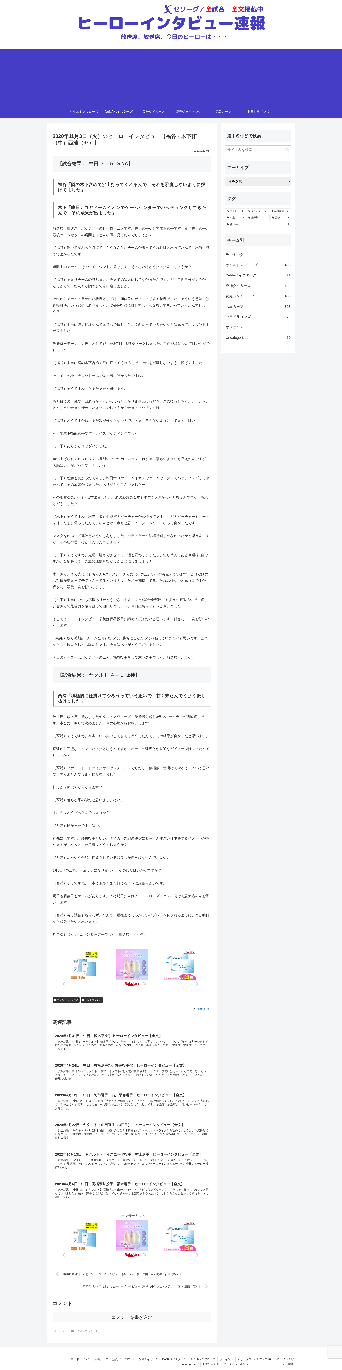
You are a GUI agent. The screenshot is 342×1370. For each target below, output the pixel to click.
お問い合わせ (211, 1364)
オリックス (244, 1359)
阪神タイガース (148, 1359)
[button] (287, 150)
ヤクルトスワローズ (67, 999)
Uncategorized (189, 1364)
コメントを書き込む (132, 1317)
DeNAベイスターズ (174, 1359)
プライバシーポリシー (237, 1364)
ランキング (226, 1359)
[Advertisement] (171, 76)
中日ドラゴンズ (93, 999)
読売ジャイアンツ (123, 1359)
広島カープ (101, 1359)
